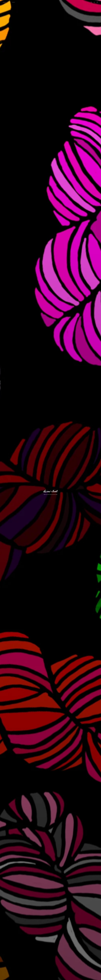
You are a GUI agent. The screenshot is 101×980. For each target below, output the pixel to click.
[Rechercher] (91, 2)
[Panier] (97, 2)
